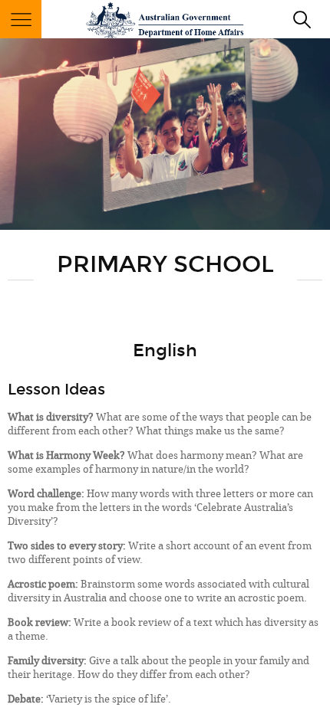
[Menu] (20, 19)
